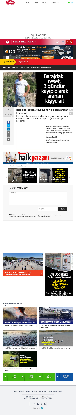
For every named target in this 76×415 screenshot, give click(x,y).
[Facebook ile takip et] (31, 404)
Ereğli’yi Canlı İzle (23, 62)
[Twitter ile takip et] (34, 404)
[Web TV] (69, 3)
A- (71, 113)
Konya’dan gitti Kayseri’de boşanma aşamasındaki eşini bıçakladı (33, 43)
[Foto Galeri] (72, 3)
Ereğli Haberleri (19, 391)
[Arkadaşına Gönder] (8, 132)
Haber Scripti (36, 408)
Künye (28, 391)
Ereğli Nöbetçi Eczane (55, 391)
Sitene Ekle (42, 391)
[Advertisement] (38, 19)
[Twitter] (8, 125)
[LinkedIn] (8, 129)
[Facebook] (8, 122)
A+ (71, 110)
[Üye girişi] (67, 42)
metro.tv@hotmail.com (44, 397)
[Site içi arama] (71, 42)
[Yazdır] (8, 135)
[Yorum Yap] (8, 139)
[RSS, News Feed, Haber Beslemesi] (38, 404)
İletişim (34, 391)
